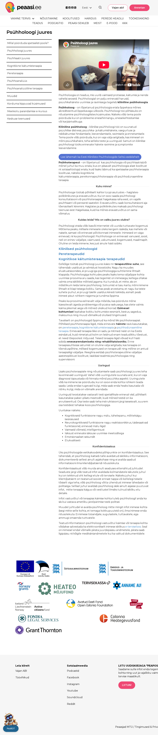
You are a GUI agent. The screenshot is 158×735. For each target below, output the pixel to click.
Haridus (90, 18)
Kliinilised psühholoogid (78, 249)
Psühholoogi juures (19, 50)
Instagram (73, 684)
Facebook (73, 677)
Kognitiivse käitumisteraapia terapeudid (92, 259)
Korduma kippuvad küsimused (26, 103)
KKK (124, 23)
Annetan (139, 7)
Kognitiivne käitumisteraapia (24, 65)
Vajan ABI (21, 670)
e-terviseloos (133, 526)
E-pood (112, 23)
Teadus (37, 23)
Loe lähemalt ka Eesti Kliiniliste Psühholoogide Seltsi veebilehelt (100, 156)
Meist (98, 23)
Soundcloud (75, 697)
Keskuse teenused (18, 118)
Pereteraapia (15, 73)
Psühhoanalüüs (17, 80)
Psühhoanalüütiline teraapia (24, 88)
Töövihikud (22, 677)
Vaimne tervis (21, 18)
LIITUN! (126, 685)
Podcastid (55, 23)
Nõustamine (49, 18)
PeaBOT (11, 728)
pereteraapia (70, 327)
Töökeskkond (139, 18)
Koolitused (71, 18)
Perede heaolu (112, 18)
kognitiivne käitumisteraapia (96, 327)
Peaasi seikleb (78, 23)
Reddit (71, 703)
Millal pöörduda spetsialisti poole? (28, 43)
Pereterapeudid (71, 254)
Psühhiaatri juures (18, 58)
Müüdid (12, 96)
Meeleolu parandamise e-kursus (27, 111)
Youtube (72, 690)
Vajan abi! (118, 7)
